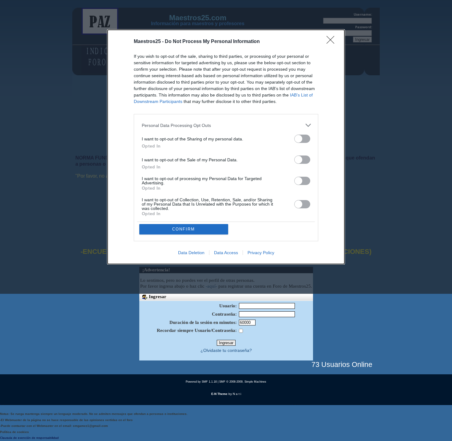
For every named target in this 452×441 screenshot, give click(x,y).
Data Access (226, 252)
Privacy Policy (261, 252)
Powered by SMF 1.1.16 (201, 381)
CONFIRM (183, 229)
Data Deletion (191, 252)
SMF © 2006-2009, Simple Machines (242, 381)
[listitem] (226, 125)
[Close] (332, 42)
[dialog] (226, 147)
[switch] (302, 139)
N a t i (237, 394)
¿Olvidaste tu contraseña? (226, 350)
